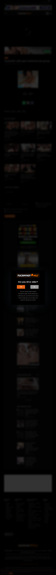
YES (21, 286)
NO (34, 286)
